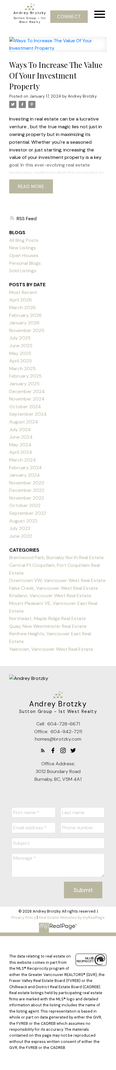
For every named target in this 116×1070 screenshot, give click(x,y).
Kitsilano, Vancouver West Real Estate (50, 595)
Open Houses (23, 255)
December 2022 (26, 490)
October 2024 (25, 406)
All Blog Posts (23, 240)
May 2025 (20, 353)
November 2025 (26, 330)
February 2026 (25, 315)
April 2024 (20, 452)
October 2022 (24, 505)
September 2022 (27, 513)
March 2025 (22, 368)
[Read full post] (58, 48)
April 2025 (20, 361)
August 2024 (23, 422)
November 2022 (26, 498)
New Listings (22, 248)
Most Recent (23, 292)
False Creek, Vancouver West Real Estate (53, 588)
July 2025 (20, 338)
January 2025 (24, 384)
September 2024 (28, 414)
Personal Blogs (25, 263)
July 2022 (19, 528)
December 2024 (27, 391)
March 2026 (22, 307)
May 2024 (20, 445)
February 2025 (25, 376)
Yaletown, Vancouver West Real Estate (51, 649)
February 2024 (25, 467)
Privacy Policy (23, 917)
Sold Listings (22, 271)
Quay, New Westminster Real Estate (48, 626)
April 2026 (20, 300)
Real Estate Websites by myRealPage (72, 917)
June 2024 (21, 437)
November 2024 (27, 399)
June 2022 (20, 536)
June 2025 (20, 345)
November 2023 (26, 483)
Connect (69, 16)
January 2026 (24, 323)
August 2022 (23, 521)
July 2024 (20, 429)
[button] (68, 16)
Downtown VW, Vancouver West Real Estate (57, 580)
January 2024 (24, 475)
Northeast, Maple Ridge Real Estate (47, 618)
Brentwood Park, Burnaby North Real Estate (56, 557)
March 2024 (22, 460)
